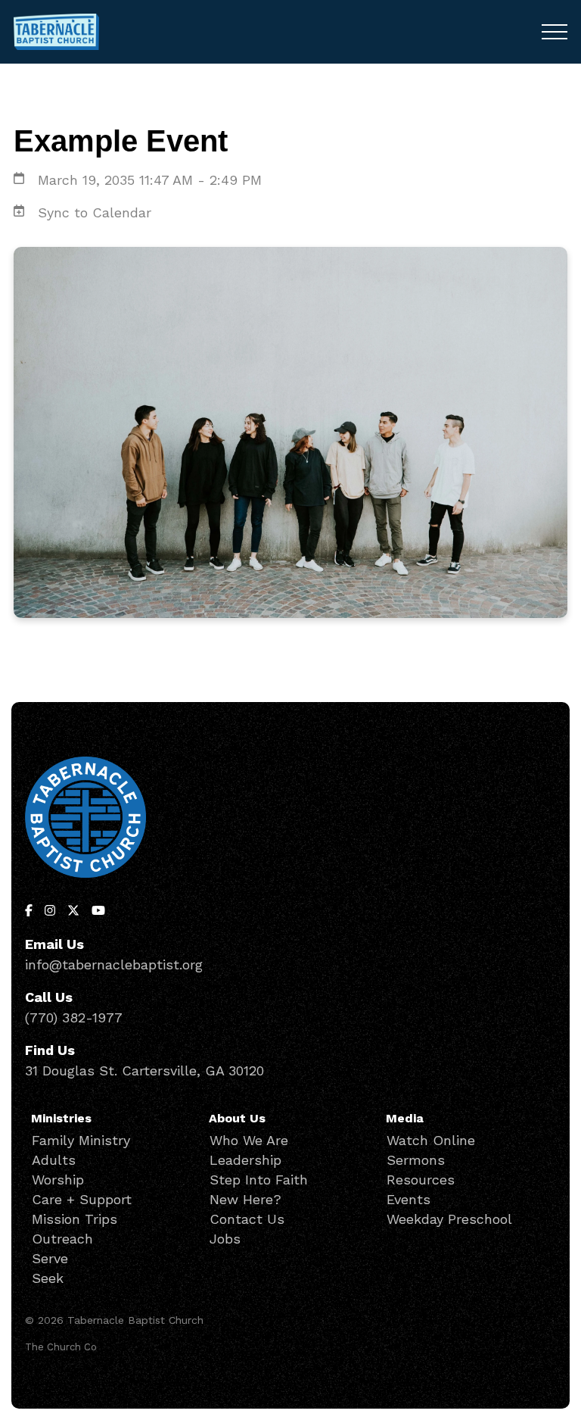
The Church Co (61, 1347)
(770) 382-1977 (74, 1017)
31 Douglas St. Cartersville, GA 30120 (144, 1070)
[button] (554, 32)
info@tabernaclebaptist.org (114, 964)
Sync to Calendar (94, 212)
